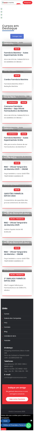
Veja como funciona (17, 399)
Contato (7, 327)
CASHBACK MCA (10, 336)
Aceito (5, 421)
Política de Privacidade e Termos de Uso (16, 425)
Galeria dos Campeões (12, 318)
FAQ (5, 323)
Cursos (6, 314)
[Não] (3, 429)
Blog (5, 331)
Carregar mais (17, 36)
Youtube (7, 340)
